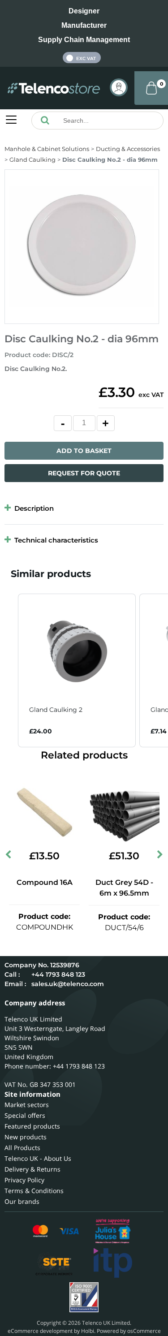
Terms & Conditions (34, 1190)
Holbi (87, 1331)
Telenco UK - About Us (37, 1158)
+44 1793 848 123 (58, 974)
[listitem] (77, 671)
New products (25, 1137)
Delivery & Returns (32, 1169)
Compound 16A (45, 882)
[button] (9, 671)
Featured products (32, 1126)
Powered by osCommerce (129, 1331)
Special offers (24, 1115)
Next (159, 856)
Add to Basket (84, 451)
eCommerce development (40, 1331)
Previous (8, 856)
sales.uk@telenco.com (67, 984)
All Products (22, 1147)
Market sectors (26, 1104)
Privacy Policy (24, 1180)
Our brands (21, 1201)
